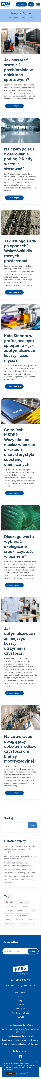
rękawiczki (20, 919)
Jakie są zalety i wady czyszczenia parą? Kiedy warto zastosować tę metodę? (18, 880)
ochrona (9, 915)
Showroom (20, 1009)
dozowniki (23, 906)
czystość (9, 902)
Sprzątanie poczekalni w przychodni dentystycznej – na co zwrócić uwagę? (19, 849)
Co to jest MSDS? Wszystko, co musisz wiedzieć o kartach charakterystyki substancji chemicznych (19, 447)
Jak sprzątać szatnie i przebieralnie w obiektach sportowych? (18, 69)
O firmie (20, 996)
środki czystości (26, 924)
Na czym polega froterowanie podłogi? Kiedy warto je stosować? (19, 159)
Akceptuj (10, 1074)
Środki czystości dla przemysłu (20, 1036)
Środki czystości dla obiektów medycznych (20, 1040)
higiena (19, 911)
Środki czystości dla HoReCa (21, 1025)
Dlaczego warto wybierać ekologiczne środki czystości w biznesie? (19, 546)
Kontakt (20, 1017)
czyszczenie (22, 902)
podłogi (8, 919)
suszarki (32, 919)
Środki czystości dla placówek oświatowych (20, 1044)
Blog (20, 1000)
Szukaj (8, 818)
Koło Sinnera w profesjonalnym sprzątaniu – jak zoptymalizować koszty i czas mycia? (19, 348)
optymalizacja (22, 915)
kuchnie (30, 911)
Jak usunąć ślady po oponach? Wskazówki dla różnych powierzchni (20, 251)
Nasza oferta (20, 992)
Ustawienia (22, 1074)
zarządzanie (10, 924)
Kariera (20, 1005)
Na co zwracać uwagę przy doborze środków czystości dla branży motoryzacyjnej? (20, 749)
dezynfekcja (10, 906)
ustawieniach (8, 1070)
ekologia (9, 911)
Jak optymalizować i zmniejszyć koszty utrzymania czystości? (19, 641)
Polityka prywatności (21, 1013)
